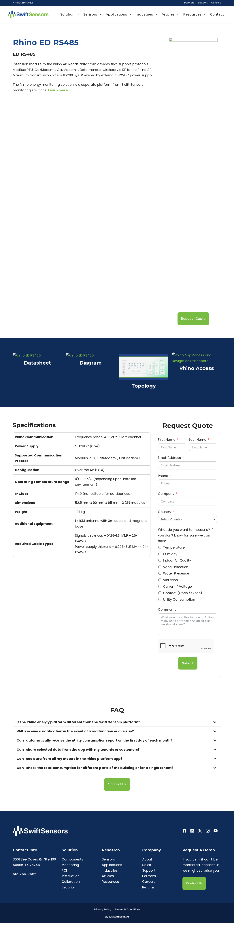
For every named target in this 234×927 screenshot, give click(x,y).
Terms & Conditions (127, 909)
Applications (116, 14)
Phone (163, 475)
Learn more (58, 90)
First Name (166, 439)
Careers (148, 881)
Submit (188, 663)
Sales (146, 864)
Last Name (197, 439)
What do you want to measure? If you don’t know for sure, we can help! (185, 535)
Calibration (71, 881)
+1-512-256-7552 (23, 2)
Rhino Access (196, 368)
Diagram (91, 363)
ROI (64, 870)
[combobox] (187, 519)
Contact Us (117, 784)
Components (72, 859)
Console (216, 2)
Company (166, 493)
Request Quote (193, 318)
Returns (148, 887)
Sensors (90, 14)
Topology (143, 386)
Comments (167, 609)
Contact (217, 14)
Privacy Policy (102, 909)
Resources (192, 14)
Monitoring (70, 864)
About (147, 859)
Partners (189, 2)
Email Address (169, 457)
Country (164, 511)
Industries (144, 14)
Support (202, 2)
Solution (67, 14)
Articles (168, 14)
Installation (71, 876)
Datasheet (37, 363)
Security (68, 887)
